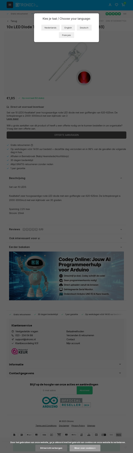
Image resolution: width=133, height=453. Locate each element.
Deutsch (84, 27)
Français (66, 35)
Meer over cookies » (85, 448)
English (68, 27)
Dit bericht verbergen (51, 448)
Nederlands (50, 27)
